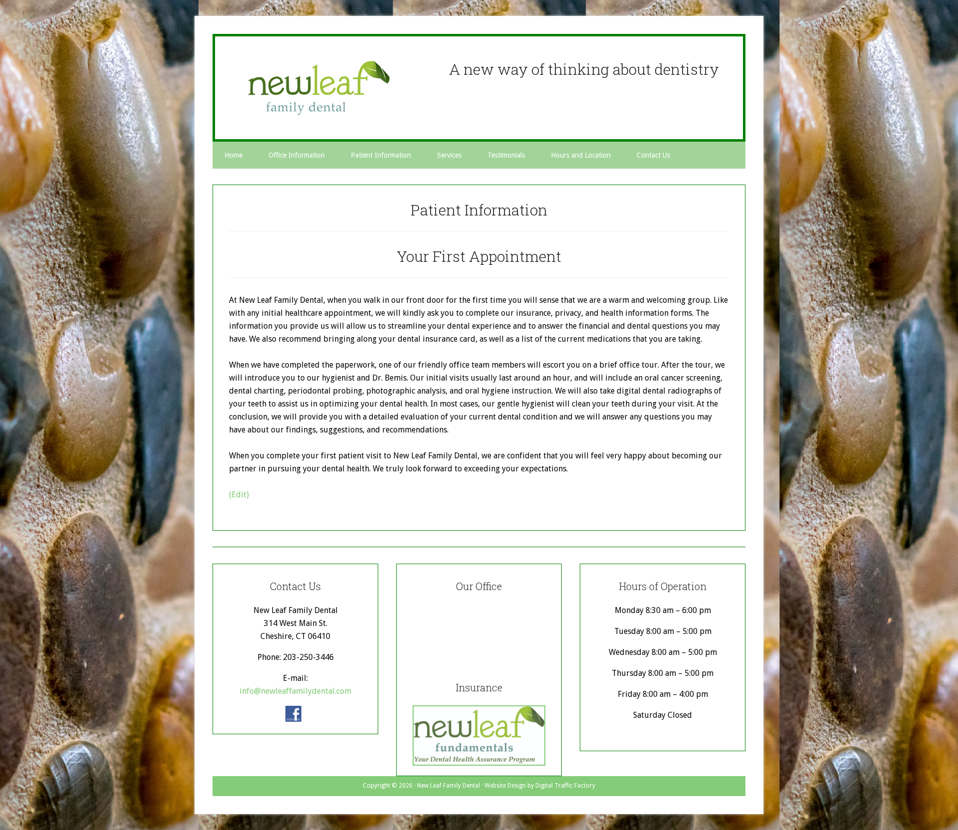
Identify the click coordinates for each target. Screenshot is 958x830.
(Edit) (239, 494)
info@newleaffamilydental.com (295, 691)
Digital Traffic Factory (565, 785)
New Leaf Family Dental (319, 87)
